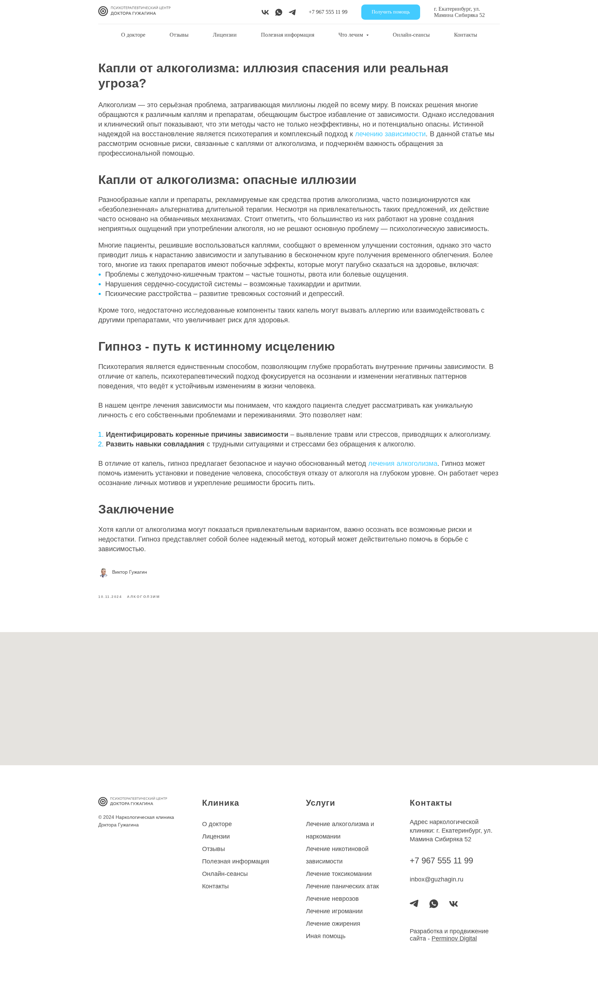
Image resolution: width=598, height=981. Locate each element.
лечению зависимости (390, 134)
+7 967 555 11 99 (328, 12)
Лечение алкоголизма (337, 824)
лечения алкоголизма (402, 463)
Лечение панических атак (342, 886)
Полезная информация (287, 35)
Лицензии (225, 35)
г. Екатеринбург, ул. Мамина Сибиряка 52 (459, 12)
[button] (390, 12)
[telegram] (292, 12)
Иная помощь (325, 936)
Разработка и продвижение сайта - (449, 935)
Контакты (465, 35)
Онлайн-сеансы (411, 35)
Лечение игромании (334, 911)
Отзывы (179, 35)
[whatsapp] (278, 12)
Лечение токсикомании (339, 873)
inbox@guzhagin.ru (436, 879)
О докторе (133, 35)
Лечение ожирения (333, 923)
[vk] (265, 12)
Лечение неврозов (332, 898)
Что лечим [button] (351, 35)
